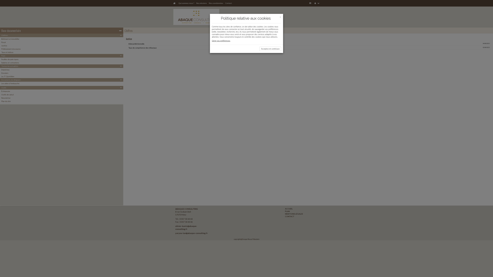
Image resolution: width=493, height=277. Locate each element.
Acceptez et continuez (270, 49)
